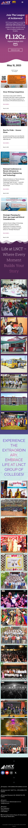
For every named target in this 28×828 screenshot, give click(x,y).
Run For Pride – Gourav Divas (12, 131)
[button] (22, 2)
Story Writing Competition (13, 92)
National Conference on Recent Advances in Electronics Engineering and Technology (12, 172)
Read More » (6, 104)
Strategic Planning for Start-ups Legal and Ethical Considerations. (13, 217)
